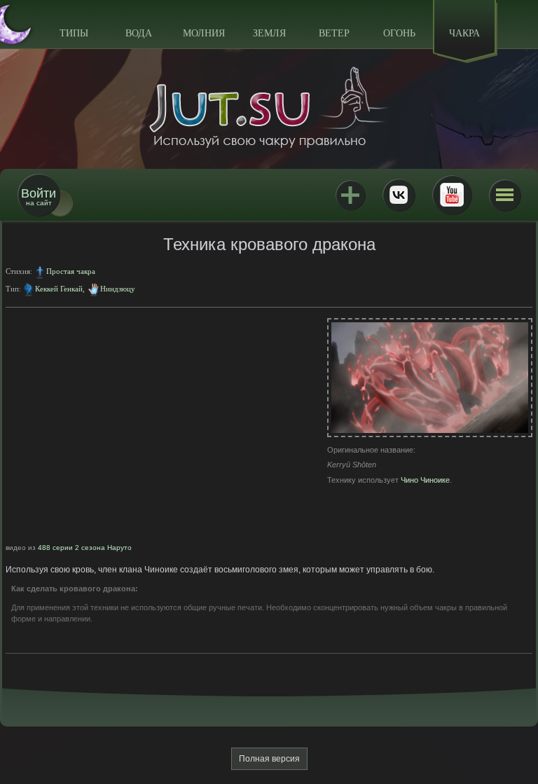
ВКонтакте (398, 195)
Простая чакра (70, 271)
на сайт (38, 196)
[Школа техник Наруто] (269, 107)
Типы (74, 33)
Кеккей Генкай (59, 288)
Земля (269, 33)
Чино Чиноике (425, 480)
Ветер (334, 33)
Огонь (399, 33)
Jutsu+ (350, 194)
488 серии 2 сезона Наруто (85, 547)
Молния (204, 33)
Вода (138, 33)
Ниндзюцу (117, 288)
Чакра (464, 33)
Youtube (451, 194)
